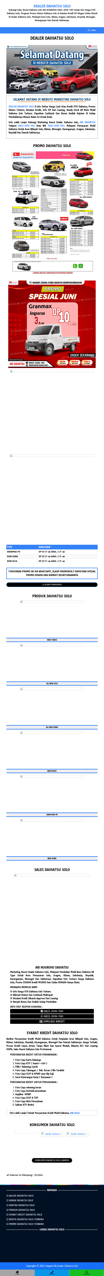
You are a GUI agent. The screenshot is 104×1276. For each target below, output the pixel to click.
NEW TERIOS (52, 640)
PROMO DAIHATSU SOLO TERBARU (26, 1224)
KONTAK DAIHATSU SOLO (21, 1205)
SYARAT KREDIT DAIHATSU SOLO (25, 1214)
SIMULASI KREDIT (53, 1021)
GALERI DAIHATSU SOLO (21, 1195)
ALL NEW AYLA (52, 683)
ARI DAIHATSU (87, 122)
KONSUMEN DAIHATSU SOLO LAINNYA (52, 1160)
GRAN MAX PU (52, 815)
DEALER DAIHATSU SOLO (21, 106)
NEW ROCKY (52, 771)
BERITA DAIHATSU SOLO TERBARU (26, 1219)
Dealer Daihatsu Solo (52, 6)
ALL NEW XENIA (52, 727)
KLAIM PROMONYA (53, 584)
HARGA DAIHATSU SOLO (21, 1200)
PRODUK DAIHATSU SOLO (22, 1210)
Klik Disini (75, 1113)
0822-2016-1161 (26, 125)
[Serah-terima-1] (52, 1134)
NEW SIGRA (52, 858)
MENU (93, 30)
